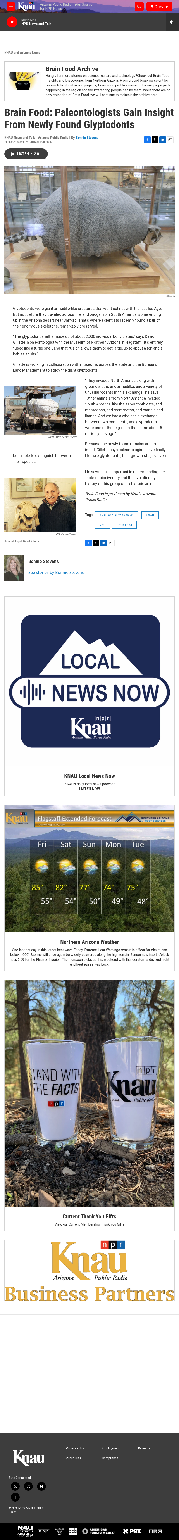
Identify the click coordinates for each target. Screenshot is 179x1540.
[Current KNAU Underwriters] (89, 1270)
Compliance (110, 1458)
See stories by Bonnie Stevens (56, 572)
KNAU (150, 515)
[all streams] (172, 22)
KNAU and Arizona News (22, 52)
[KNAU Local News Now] (89, 681)
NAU (102, 525)
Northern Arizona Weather (89, 942)
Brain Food (124, 525)
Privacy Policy (75, 1448)
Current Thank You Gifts (89, 1216)
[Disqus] (89, 1373)
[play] (12, 21)
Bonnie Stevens (87, 137)
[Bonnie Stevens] (14, 568)
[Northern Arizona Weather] (89, 868)
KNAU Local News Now (89, 776)
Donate (161, 6)
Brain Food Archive (72, 68)
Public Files (73, 1458)
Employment (111, 1448)
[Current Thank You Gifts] (89, 1093)
